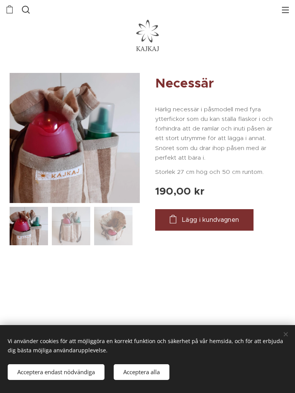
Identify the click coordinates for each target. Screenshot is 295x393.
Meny (285, 9)
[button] (26, 9)
